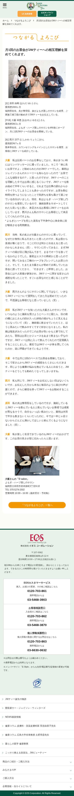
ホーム (6, 20)
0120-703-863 (37, 641)
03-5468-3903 (37, 599)
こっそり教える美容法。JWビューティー (25, 752)
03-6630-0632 (37, 650)
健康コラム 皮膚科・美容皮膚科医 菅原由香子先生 (30, 726)
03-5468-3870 (37, 625)
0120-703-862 (37, 616)
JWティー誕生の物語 (15, 699)
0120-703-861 (37, 591)
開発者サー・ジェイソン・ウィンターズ (25, 708)
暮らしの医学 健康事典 (16, 743)
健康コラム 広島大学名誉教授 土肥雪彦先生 (27, 734)
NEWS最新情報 (13, 717)
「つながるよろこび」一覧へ (37, 505)
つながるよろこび (22, 20)
